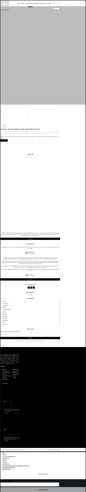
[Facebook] (29, 287)
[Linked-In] (5, 444)
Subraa (58, 450)
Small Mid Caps (4, 318)
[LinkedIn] (34, 287)
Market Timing (4, 314)
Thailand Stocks (4, 320)
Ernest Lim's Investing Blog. (12, 450)
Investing (4, 377)
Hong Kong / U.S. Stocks (6, 309)
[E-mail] (31, 287)
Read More (30, 238)
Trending (3, 324)
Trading (3, 322)
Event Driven (4, 307)
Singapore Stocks (5, 316)
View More (30, 279)
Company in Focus (5, 303)
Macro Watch (4, 312)
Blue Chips (4, 301)
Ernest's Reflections (5, 305)
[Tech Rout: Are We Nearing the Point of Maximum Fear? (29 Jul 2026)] (12, 397)
